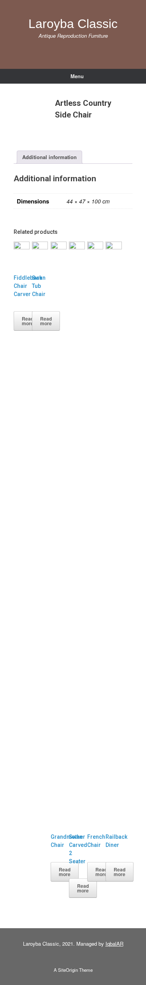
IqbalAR (114, 943)
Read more (27, 321)
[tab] (49, 157)
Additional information (49, 157)
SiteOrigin (68, 970)
